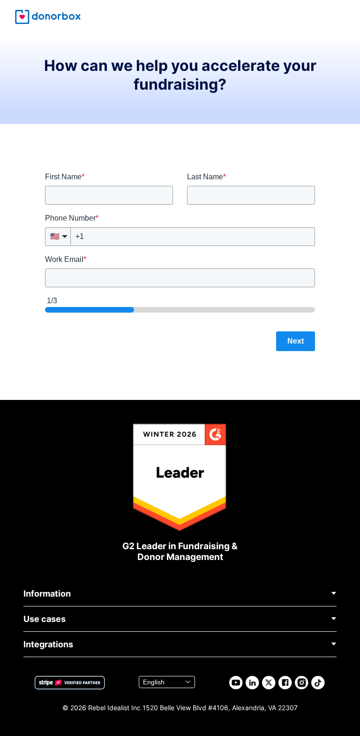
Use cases (44, 619)
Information (47, 593)
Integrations (48, 644)
